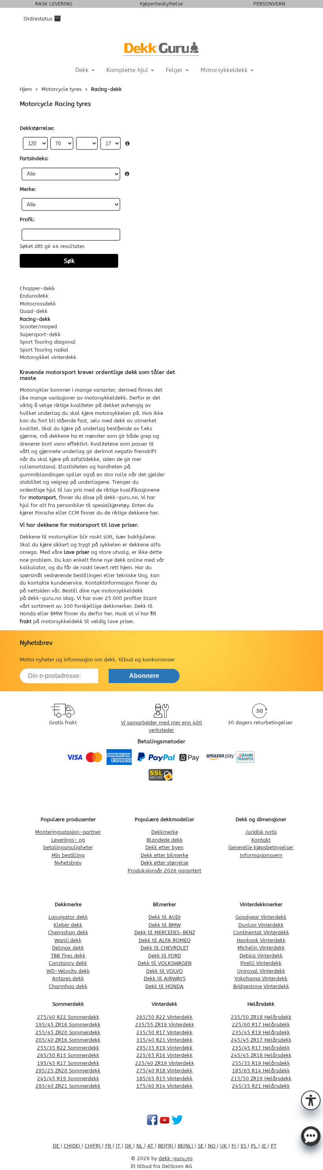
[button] (311, 1100)
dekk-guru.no (44, 598)
